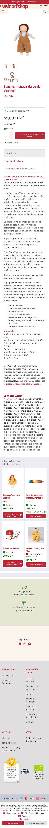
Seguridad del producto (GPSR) (21, 168)
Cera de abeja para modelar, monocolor (34, 496)
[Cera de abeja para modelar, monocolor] (36, 481)
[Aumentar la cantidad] (11, 134)
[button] (3, 11)
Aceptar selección (36, 823)
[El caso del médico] (13, 535)
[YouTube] (29, 644)
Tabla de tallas (9, 743)
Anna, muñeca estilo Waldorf (11, 496)
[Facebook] (20, 644)
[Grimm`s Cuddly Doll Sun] (36, 535)
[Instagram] (25, 644)
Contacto (30, 722)
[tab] (24, 153)
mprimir (29, 694)
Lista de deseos (12, 142)
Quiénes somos (9, 675)
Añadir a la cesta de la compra (29, 135)
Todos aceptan (13, 823)
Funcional (26, 816)
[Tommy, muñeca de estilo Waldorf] (6, 66)
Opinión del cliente (14, 161)
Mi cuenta (6, 738)
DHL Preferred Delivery (34, 813)
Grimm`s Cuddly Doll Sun (35, 549)
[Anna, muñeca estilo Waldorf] (13, 481)
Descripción (11, 153)
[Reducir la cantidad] (11, 137)
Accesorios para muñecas (27, 384)
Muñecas (8, 384)
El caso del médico (11, 548)
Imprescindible (13, 813)
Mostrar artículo (36, 516)
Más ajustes (24, 819)
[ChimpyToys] (12, 77)
